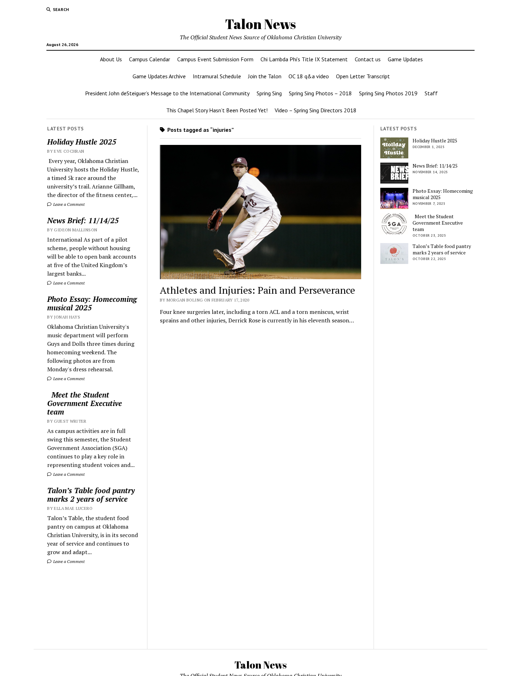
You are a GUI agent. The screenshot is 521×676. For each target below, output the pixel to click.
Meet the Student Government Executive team (84, 403)
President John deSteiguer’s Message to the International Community (167, 93)
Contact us (368, 59)
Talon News (260, 24)
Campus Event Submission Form (215, 59)
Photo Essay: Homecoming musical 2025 (92, 303)
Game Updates (405, 59)
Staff (431, 93)
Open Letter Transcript (363, 76)
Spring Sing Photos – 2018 (320, 93)
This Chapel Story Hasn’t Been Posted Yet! (217, 110)
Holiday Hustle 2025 (81, 141)
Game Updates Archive (159, 76)
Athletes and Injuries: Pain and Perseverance (257, 290)
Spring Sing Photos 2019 (388, 93)
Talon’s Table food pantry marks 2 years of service (91, 494)
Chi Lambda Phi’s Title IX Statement (304, 59)
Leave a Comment (68, 204)
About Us (111, 59)
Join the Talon (264, 76)
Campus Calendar (149, 59)
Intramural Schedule (217, 76)
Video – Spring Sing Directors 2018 (316, 110)
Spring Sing (269, 93)
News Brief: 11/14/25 (83, 220)
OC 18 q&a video (308, 76)
